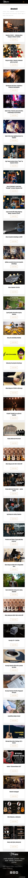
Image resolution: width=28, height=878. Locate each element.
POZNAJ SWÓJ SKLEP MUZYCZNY (14, 438)
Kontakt (14, 862)
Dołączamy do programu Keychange (14, 363)
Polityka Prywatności (8, 868)
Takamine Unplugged (14, 791)
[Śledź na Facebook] (11, 872)
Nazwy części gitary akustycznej (14, 842)
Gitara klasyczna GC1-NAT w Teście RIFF (14, 464)
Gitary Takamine (8, 858)
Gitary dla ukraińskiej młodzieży (14, 338)
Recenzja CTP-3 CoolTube (14, 640)
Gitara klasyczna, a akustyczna (14, 817)
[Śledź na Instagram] (14, 872)
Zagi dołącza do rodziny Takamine (14, 514)
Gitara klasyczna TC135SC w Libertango (14, 388)
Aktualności (18, 860)
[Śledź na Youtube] (17, 872)
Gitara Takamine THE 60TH (14, 287)
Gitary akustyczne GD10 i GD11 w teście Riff (14, 615)
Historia (16, 858)
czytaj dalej (14, 39)
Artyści (11, 860)
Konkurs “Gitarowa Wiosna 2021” (14, 766)
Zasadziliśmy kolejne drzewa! (14, 716)
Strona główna (5, 4)
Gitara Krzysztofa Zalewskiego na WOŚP (14, 237)
